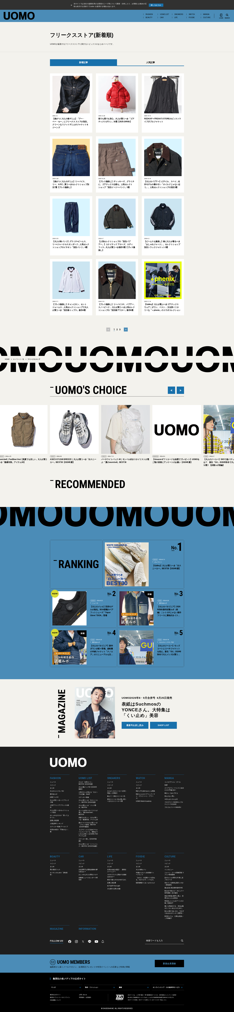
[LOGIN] (221, 15)
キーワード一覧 (18, 359)
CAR (162, 17)
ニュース (95, 603)
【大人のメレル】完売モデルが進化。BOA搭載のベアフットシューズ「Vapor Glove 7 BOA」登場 (101, 611)
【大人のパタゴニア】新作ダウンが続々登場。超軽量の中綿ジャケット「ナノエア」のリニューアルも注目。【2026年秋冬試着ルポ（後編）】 (101, 650)
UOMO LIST (164, 14)
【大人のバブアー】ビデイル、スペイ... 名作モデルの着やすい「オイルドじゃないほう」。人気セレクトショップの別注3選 (162, 184)
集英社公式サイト (55, 994)
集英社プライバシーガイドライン (60, 997)
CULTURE (206, 17)
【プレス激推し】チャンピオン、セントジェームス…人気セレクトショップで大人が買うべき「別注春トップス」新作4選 (70, 307)
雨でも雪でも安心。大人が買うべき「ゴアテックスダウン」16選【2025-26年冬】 (116, 120)
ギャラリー (158, 562)
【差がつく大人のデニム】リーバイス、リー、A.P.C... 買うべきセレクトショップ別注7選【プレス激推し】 (70, 184)
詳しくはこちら (156, 5)
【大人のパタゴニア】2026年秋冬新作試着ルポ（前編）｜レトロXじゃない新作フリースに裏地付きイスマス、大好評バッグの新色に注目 (169, 611)
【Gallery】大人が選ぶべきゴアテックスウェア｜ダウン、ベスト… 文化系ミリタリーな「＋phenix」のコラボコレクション (162, 307)
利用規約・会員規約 (85, 997)
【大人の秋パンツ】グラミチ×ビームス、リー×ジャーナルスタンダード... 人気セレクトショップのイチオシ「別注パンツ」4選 (70, 244)
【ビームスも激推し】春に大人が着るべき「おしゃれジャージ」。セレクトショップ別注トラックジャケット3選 (162, 244)
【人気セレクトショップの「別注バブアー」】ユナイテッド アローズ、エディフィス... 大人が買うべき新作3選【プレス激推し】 (116, 245)
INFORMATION (104, 456)
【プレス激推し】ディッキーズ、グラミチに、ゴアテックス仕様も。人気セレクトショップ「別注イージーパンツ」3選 (116, 184)
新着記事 (83, 62)
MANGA (206, 14)
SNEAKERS (178, 14)
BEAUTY (149, 17)
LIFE (176, 17)
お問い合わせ (83, 994)
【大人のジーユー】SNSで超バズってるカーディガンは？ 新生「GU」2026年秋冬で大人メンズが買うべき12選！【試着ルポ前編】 (175, 462)
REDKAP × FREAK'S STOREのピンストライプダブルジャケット (162, 120)
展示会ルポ (163, 603)
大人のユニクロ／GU (166, 642)
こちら (164, 1000)
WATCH (192, 14)
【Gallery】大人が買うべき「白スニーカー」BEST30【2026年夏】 (166, 567)
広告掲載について (55, 1000)
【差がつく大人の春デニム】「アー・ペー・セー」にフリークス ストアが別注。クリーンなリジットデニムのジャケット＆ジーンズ (70, 123)
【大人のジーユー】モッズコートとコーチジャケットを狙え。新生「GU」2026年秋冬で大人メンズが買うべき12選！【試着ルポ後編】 (169, 650)
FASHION (149, 14)
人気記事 (150, 62)
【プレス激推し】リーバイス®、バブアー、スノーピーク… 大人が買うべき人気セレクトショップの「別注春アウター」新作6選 (117, 307)
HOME (7, 359)
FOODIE (192, 17)
